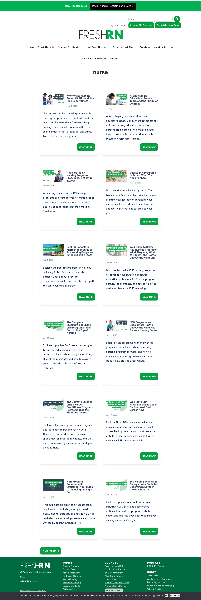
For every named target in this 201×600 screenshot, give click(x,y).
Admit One (152, 575)
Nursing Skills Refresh (116, 585)
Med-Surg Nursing (72, 575)
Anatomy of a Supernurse (160, 578)
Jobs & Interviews (71, 572)
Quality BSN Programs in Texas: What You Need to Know (143, 175)
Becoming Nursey (156, 582)
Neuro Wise (110, 579)
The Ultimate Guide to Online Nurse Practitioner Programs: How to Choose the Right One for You (80, 407)
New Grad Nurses (96, 47)
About (113, 58)
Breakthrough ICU (114, 565)
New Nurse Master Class (117, 582)
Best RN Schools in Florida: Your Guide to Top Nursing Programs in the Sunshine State (80, 250)
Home (31, 47)
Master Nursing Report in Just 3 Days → (113, 6)
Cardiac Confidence (115, 569)
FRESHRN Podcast (156, 565)
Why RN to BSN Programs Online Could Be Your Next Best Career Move (143, 405)
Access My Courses (141, 25)
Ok (166, 595)
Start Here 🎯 (46, 47)
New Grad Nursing (72, 582)
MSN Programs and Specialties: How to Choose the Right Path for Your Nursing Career (144, 326)
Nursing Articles (163, 47)
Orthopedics (69, 589)
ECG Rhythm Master (115, 572)
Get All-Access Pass (168, 25)
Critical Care (69, 569)
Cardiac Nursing (71, 565)
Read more (175, 595)
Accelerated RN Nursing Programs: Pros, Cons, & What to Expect (80, 176)
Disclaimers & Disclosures (33, 590)
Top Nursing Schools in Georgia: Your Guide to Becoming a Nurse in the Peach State (143, 485)
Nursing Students (69, 47)
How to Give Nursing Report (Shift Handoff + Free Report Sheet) (80, 98)
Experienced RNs (123, 47)
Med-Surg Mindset (114, 575)
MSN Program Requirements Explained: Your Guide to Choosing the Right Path (80, 487)
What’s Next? (154, 588)
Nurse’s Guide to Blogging (160, 585)
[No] (197, 595)
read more (86, 147)
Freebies (145, 47)
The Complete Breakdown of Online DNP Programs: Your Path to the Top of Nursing (79, 327)
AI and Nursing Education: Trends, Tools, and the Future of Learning (144, 99)
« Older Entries (51, 550)
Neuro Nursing (70, 579)
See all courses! (114, 590)
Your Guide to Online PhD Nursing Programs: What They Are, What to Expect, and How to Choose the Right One (144, 252)
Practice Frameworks (93, 58)
